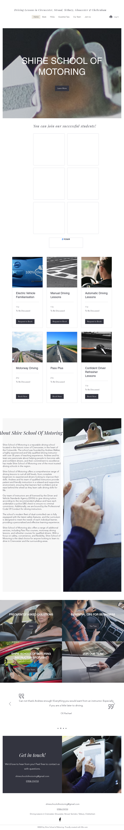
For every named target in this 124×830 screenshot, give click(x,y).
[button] (25, 323)
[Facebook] (60, 821)
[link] (27, 297)
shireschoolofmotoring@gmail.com (32, 778)
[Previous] (10, 706)
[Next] (114, 706)
